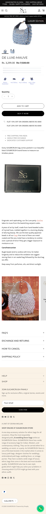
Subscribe (23, 410)
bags (16, 235)
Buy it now (23, 113)
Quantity (5, 92)
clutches (40, 220)
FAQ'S (5, 332)
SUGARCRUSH (11, 506)
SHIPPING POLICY (11, 356)
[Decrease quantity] (4, 96)
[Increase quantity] (13, 96)
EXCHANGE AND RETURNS (15, 340)
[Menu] (2, 10)
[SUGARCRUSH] (23, 10)
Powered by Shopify (22, 506)
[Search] (7, 10)
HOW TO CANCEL (11, 348)
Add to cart (23, 106)
